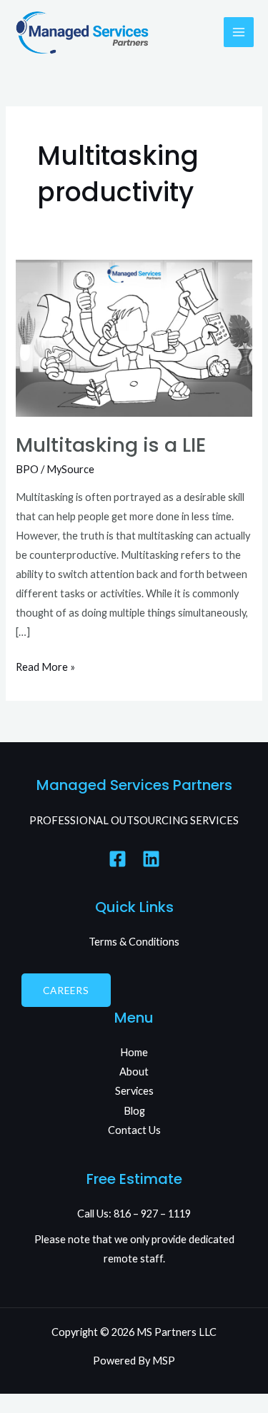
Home (134, 1052)
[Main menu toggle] (239, 32)
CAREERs (66, 990)
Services (134, 1091)
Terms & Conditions (134, 942)
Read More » (45, 665)
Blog (134, 1111)
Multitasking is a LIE (111, 445)
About (134, 1071)
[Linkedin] (151, 859)
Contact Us (134, 1130)
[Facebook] (117, 859)
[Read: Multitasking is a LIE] (134, 337)
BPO (27, 469)
